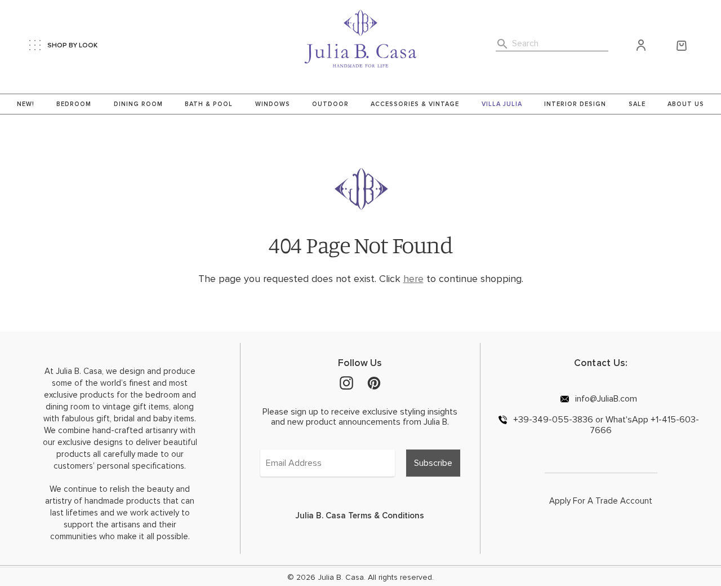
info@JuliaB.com (605, 398)
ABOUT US (685, 104)
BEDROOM (73, 104)
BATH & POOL (209, 104)
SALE (637, 104)
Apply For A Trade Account (600, 501)
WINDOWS (272, 104)
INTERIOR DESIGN (575, 104)
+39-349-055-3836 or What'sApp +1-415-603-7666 (605, 424)
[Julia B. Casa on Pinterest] (374, 382)
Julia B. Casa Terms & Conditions (360, 515)
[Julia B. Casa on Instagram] (346, 382)
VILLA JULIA (502, 104)
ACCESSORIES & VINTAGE (415, 104)
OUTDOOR (330, 104)
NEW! (25, 104)
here (413, 278)
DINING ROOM (138, 104)
